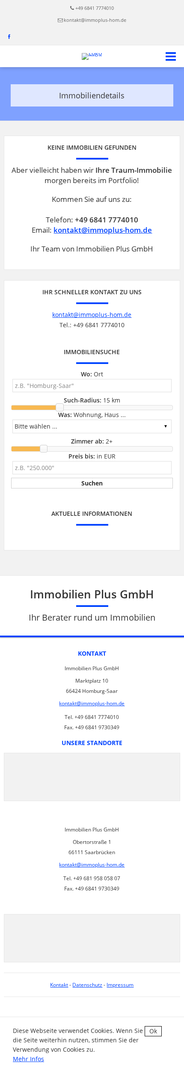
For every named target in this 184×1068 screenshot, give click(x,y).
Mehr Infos (28, 1059)
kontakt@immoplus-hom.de (95, 20)
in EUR (92, 456)
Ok (153, 1031)
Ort (92, 374)
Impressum (120, 984)
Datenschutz (87, 984)
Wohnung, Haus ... (92, 415)
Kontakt (59, 984)
